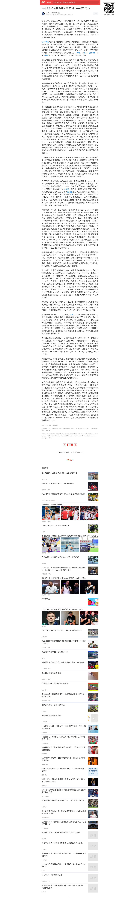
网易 (43, 2)
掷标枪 (92, 52)
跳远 (78, 52)
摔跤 (47, 55)
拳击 (71, 314)
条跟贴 (70, 460)
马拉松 (66, 189)
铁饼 (85, 52)
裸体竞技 (45, 42)
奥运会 (70, 192)
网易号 (49, 2)
